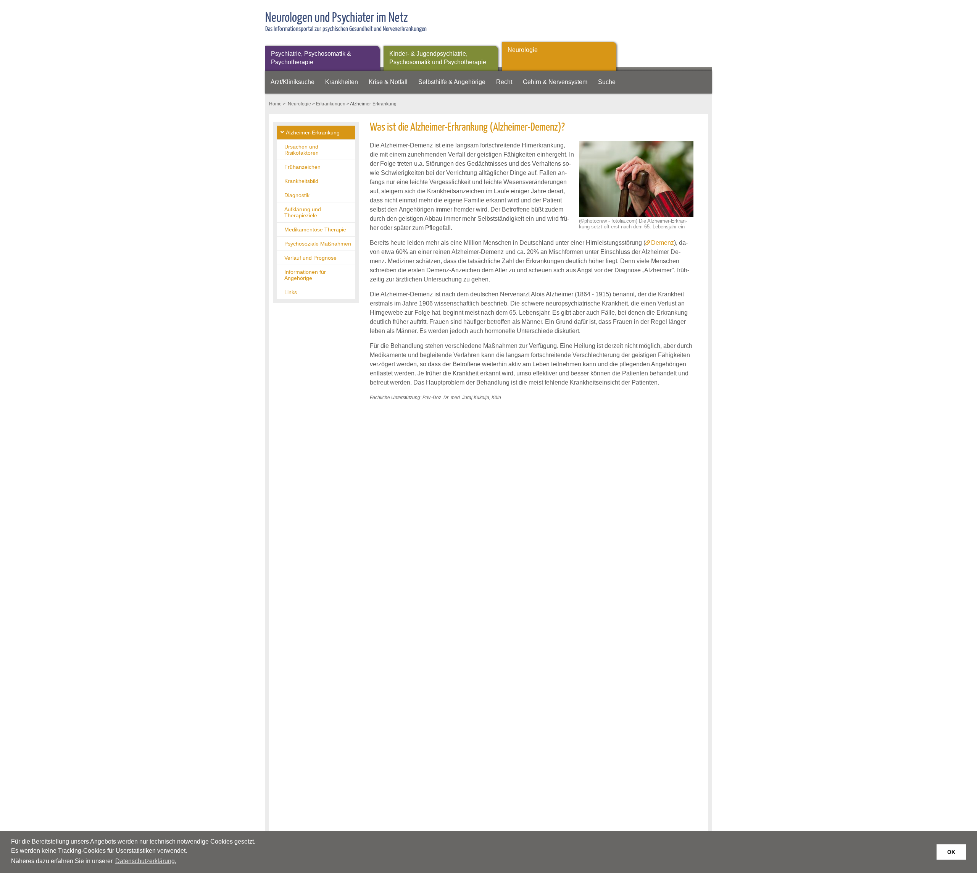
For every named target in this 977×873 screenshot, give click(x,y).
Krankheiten (341, 82)
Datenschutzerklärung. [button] (145, 861)
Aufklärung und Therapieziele (302, 212)
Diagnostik (297, 195)
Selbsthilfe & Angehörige (451, 82)
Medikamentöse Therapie (315, 229)
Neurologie (523, 50)
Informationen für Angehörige (305, 275)
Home (275, 104)
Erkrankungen (330, 104)
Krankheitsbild (301, 181)
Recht (504, 82)
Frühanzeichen (302, 167)
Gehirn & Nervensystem (555, 82)
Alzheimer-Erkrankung (313, 132)
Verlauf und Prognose (310, 258)
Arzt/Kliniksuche (292, 82)
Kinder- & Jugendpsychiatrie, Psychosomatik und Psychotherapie (437, 57)
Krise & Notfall (388, 82)
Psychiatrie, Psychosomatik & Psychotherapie (311, 57)
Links (290, 292)
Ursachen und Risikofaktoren (301, 150)
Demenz (662, 242)
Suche (607, 82)
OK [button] (951, 852)
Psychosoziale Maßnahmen (317, 244)
